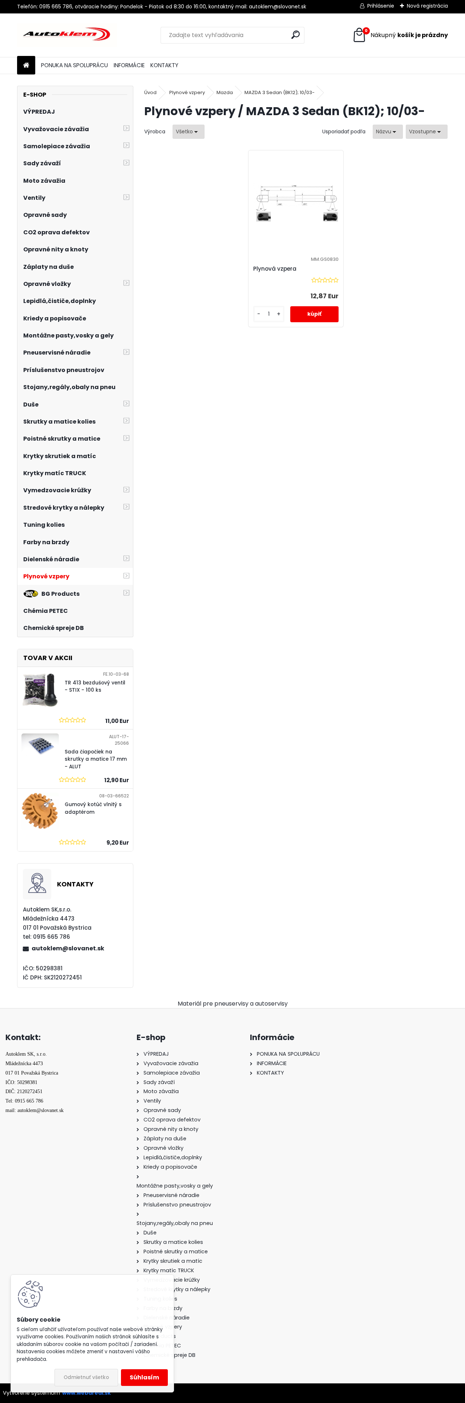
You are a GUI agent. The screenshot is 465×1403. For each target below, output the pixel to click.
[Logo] (67, 35)
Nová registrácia (427, 5)
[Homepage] (26, 65)
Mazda (225, 92)
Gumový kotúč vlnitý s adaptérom (93, 808)
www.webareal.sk (86, 1392)
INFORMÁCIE (129, 65)
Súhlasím (144, 1377)
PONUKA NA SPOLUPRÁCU (74, 65)
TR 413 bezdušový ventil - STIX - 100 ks (95, 686)
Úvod (150, 92)
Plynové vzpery (187, 92)
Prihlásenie (380, 5)
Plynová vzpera (274, 268)
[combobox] (388, 132)
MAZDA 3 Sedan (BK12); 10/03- (279, 92)
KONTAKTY (164, 65)
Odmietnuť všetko (86, 1377)
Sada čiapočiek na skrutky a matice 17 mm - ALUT (96, 759)
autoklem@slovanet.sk (68, 948)
